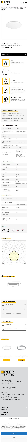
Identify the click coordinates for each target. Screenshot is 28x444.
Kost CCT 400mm (8, 8)
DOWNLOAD (5, 412)
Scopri (6, 360)
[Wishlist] (25, 54)
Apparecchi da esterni (13, 7)
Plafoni (21, 7)
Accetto (14, 433)
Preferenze (14, 441)
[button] (26, 419)
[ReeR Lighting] (5, 3)
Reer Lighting (4, 7)
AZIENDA (4, 415)
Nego (14, 437)
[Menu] (26, 3)
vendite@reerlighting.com (8, 389)
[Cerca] (21, 3)
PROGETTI (4, 410)
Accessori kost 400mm (6, 356)
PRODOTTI (4, 407)
